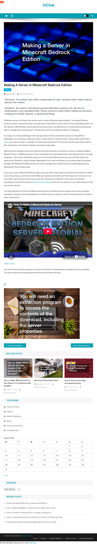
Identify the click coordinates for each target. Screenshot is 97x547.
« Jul (6, 475)
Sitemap (32, 543)
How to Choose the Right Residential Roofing (75, 382)
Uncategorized (12, 430)
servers (7, 142)
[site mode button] (86, 16)
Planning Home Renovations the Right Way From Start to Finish (31, 522)
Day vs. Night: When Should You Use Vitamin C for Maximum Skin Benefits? (17, 383)
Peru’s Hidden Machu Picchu (83, 346)
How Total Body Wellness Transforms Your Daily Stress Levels (31, 508)
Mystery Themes (27, 536)
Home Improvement (15, 426)
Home (7, 90)
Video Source (9, 264)
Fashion (10, 412)
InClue (48, 5)
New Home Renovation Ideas (46, 380)
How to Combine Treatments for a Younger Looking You (29, 513)
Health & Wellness (14, 416)
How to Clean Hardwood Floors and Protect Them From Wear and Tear (34, 517)
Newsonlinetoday (26, 94)
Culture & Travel (13, 407)
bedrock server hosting (41, 182)
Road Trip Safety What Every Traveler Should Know (27, 503)
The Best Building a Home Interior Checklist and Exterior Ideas (16, 346)
